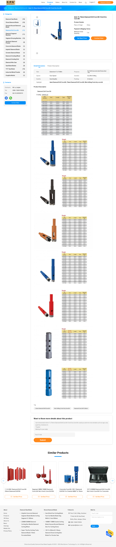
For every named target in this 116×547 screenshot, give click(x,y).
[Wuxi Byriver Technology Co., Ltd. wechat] (10, 97)
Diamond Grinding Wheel (15, 56)
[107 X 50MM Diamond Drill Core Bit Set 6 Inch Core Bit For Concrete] (98, 474)
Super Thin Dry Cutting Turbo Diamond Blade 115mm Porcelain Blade (30, 532)
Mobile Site (7, 528)
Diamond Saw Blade (15, 19)
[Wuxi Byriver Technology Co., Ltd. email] (6, 97)
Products (6, 515)
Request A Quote (106, 2)
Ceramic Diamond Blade (15, 52)
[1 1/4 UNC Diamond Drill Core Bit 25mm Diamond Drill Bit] (16, 474)
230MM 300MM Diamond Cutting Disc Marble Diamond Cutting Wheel (30, 524)
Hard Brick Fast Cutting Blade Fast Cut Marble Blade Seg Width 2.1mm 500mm (54, 516)
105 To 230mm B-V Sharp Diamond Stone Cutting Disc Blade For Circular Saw (53, 532)
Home (5, 513)
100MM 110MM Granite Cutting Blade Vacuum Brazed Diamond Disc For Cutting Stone (54, 524)
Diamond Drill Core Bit (15, 30)
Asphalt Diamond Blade (15, 49)
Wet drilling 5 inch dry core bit (62, 408)
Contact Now (15, 103)
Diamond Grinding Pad (15, 59)
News (5, 523)
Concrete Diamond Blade (15, 46)
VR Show (6, 518)
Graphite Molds (15, 75)
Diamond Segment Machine (15, 34)
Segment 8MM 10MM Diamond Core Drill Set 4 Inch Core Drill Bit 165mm (43, 491)
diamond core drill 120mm (81, 408)
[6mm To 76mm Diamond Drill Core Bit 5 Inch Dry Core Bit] (56, 31)
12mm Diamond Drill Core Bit (42, 408)
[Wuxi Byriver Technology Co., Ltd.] (11, 3)
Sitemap (6, 526)
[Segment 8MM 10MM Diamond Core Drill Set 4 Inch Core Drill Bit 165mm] (43, 474)
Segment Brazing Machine (15, 38)
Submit (43, 440)
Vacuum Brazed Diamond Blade (15, 26)
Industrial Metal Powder (15, 72)
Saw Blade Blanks (15, 65)
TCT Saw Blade (15, 69)
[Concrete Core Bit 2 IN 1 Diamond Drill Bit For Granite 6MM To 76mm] (71, 474)
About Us (6, 521)
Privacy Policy (8, 531)
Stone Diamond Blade (15, 22)
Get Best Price (82, 38)
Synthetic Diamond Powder (15, 42)
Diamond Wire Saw (15, 62)
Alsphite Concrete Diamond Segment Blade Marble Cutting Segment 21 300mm (30, 516)
